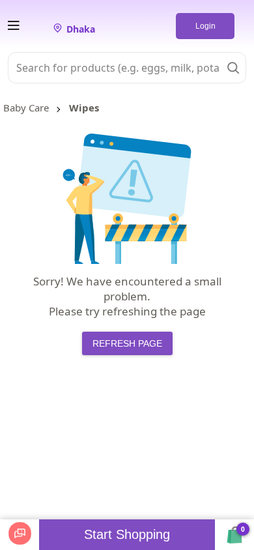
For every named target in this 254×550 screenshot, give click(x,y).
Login (205, 26)
